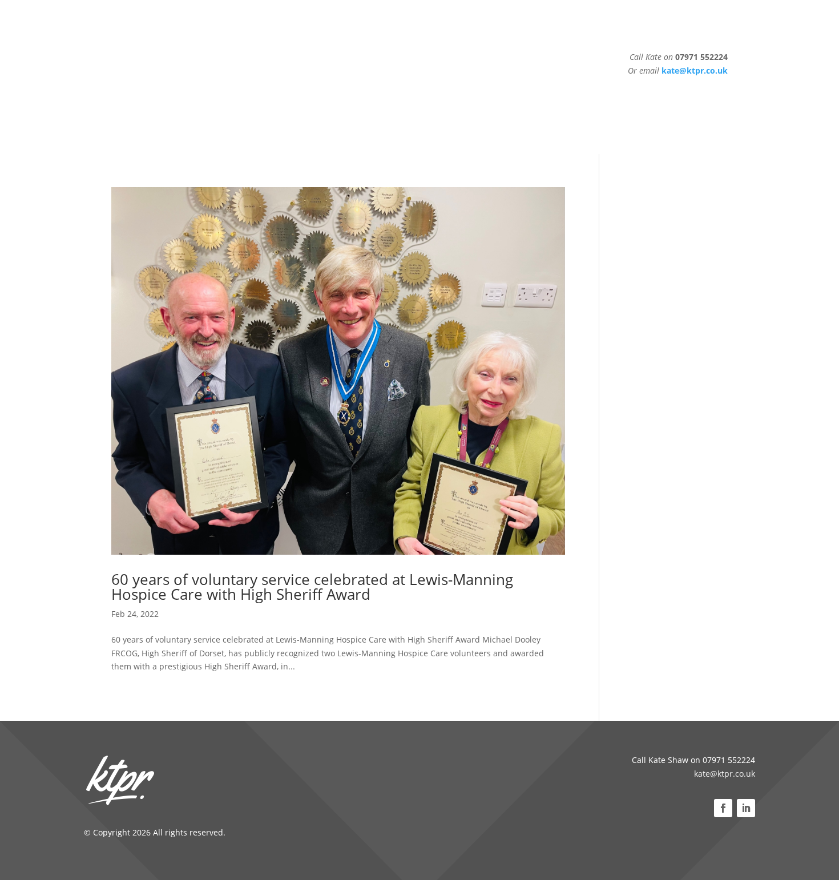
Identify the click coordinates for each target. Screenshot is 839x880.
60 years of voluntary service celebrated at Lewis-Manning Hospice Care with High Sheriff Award (312, 586)
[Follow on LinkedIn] (746, 808)
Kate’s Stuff (375, 76)
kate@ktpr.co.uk (724, 773)
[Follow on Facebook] (723, 808)
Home (211, 76)
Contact (423, 76)
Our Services (317, 76)
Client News (257, 76)
